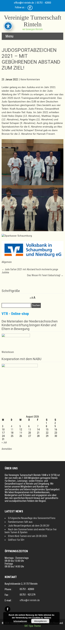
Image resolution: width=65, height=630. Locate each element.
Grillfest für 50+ (16, 539)
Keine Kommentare (30, 79)
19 (21, 432)
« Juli (4, 442)
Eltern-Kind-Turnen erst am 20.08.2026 (27, 536)
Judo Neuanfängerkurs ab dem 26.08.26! (28, 525)
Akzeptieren (40, 621)
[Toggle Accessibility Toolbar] (8, 26)
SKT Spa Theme (32, 625)
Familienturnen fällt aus (20, 521)
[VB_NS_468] (32, 257)
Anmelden (7, 448)
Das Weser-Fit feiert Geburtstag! (45, 275)
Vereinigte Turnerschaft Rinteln (32, 21)
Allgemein (7, 262)
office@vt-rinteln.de (24, 2)
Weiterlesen (8, 352)
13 (29, 429)
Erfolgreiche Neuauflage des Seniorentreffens (31, 518)
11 (12, 429)
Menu (9, 36)
